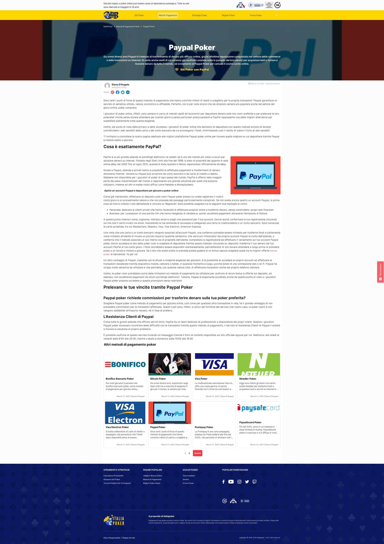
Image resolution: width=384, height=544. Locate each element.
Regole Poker (228, 15)
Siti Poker (139, 15)
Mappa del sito (129, 538)
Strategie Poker (199, 15)
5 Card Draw (188, 483)
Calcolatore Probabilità (113, 476)
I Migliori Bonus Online (152, 476)
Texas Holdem (189, 476)
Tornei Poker (256, 15)
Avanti (197, 453)
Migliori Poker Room (151, 483)
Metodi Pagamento (168, 15)
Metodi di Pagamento (152, 479)
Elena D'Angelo (120, 84)
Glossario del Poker (112, 479)
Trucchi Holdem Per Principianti (117, 483)
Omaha (186, 479)
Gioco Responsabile (112, 538)
